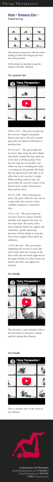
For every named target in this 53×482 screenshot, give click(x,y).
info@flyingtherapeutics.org (24, 470)
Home (11, 15)
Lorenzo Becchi (42, 476)
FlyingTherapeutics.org (29, 473)
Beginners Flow (27, 15)
